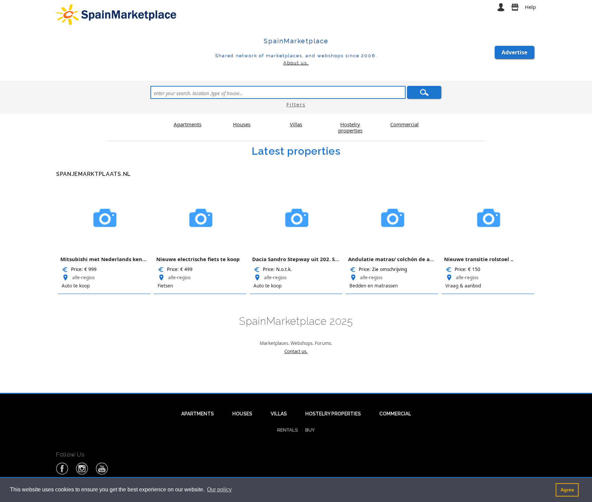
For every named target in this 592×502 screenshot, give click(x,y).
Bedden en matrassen (373, 286)
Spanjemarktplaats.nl (93, 174)
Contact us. (296, 351)
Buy (310, 430)
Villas (279, 413)
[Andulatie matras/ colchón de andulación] (392, 217)
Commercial (395, 413)
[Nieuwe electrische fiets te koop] (200, 217)
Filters (296, 104)
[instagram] (82, 473)
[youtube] (102, 473)
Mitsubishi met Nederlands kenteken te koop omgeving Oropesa (144, 259)
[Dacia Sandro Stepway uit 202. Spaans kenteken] (296, 217)
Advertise (514, 52)
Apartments (197, 413)
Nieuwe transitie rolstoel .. (478, 259)
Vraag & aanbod (463, 286)
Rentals (287, 430)
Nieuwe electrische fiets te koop (198, 259)
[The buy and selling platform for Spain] (117, 14)
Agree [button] (567, 489)
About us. (296, 62)
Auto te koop (76, 286)
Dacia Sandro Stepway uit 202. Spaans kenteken (314, 259)
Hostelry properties (333, 413)
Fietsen (165, 286)
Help (530, 6)
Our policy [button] (219, 489)
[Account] (501, 6)
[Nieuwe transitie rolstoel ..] (488, 217)
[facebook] (62, 473)
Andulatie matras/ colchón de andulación (402, 259)
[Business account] (514, 6)
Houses (242, 413)
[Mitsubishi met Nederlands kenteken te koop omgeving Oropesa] (104, 217)
